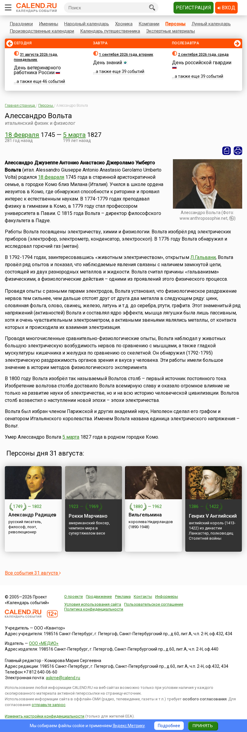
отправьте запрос (48, 704)
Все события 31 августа (32, 573)
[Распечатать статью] (238, 151)
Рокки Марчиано (88, 516)
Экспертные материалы (170, 31)
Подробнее (169, 725)
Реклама (123, 596)
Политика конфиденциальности (93, 609)
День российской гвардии (201, 62)
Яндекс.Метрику (129, 725)
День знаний (107, 62)
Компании (149, 24)
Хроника (124, 24)
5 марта (74, 134)
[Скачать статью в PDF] (226, 151)
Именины (48, 24)
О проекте (73, 596)
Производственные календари (42, 31)
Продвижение (99, 596)
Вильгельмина (145, 515)
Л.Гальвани (203, 257)
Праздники (21, 24)
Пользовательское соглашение (153, 604)
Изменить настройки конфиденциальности (44, 716)
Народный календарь (86, 24)
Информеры (166, 596)
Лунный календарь (211, 24)
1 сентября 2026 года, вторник (126, 54)
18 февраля (22, 134)
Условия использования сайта (92, 604)
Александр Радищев (32, 515)
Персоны (175, 24)
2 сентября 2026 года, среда (203, 54)
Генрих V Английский (213, 516)
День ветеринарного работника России (37, 70)
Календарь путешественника (110, 31)
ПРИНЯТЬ (202, 725)
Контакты (143, 596)
